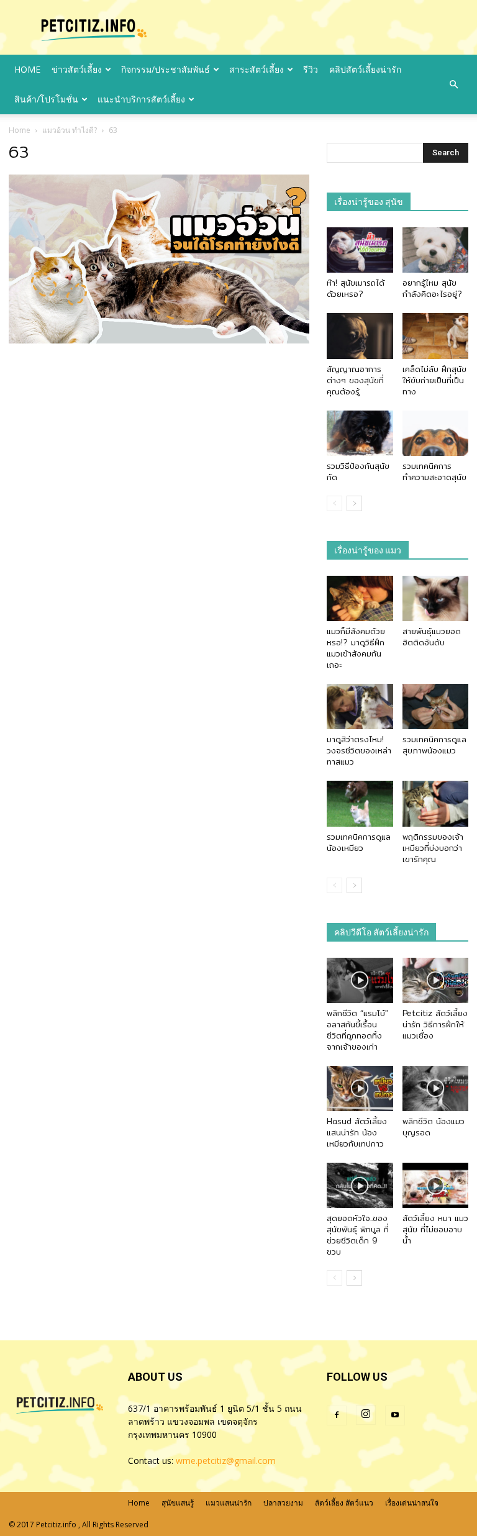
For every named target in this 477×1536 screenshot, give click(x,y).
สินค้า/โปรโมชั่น (46, 99)
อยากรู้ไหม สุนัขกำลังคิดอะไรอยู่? (432, 288)
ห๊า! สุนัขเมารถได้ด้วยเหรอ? (355, 288)
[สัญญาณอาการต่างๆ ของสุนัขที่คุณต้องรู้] (360, 335)
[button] (453, 84)
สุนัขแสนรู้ (177, 1502)
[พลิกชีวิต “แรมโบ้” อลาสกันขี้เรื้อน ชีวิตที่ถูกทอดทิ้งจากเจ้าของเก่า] (360, 980)
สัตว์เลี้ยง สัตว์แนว (344, 1502)
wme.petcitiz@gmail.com (226, 1460)
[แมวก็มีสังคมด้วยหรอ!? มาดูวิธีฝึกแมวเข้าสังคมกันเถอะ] (360, 598)
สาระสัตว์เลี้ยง (256, 69)
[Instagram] (366, 1415)
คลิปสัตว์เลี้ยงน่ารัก (365, 69)
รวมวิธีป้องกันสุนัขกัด (358, 471)
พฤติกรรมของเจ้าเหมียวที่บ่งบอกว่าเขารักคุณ (432, 847)
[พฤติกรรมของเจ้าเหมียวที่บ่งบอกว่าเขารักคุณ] (435, 803)
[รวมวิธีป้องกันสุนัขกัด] (360, 433)
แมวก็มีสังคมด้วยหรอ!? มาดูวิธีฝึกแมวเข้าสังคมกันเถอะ (356, 648)
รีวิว (310, 69)
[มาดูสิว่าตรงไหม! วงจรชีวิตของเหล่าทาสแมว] (360, 706)
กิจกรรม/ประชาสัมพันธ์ (165, 69)
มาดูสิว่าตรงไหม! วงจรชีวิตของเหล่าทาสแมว (359, 750)
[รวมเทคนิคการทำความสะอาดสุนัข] (435, 433)
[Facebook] (337, 1415)
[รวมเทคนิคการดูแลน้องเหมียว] (360, 803)
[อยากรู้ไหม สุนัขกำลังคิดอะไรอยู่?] (435, 250)
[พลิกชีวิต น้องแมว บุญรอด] (435, 1088)
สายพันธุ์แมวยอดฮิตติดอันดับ (431, 636)
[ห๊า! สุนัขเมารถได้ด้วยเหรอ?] (360, 250)
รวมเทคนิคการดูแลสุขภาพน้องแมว (434, 745)
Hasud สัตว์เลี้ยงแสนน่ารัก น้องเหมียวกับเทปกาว (357, 1132)
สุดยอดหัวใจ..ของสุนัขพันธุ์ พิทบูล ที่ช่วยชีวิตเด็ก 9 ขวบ (358, 1235)
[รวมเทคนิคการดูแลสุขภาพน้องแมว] (435, 706)
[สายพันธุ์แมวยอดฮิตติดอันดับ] (435, 598)
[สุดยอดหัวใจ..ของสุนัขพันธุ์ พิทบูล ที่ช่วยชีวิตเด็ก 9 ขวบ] (360, 1185)
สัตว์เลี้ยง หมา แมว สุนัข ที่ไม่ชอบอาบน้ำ (435, 1229)
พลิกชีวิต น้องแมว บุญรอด (433, 1126)
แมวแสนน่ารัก (229, 1502)
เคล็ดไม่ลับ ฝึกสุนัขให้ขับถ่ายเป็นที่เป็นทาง (434, 380)
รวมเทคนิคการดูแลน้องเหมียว (359, 842)
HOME (27, 69)
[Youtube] (395, 1415)
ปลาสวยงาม (283, 1502)
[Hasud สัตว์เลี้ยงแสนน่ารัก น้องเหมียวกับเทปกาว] (360, 1088)
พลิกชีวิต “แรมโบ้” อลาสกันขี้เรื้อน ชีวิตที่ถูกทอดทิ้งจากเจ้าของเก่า (357, 1030)
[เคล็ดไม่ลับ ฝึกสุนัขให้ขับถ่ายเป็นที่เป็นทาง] (435, 335)
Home (19, 130)
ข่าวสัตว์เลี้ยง (77, 69)
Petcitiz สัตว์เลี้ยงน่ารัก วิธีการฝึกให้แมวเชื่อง (435, 1024)
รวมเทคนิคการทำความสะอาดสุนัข (434, 471)
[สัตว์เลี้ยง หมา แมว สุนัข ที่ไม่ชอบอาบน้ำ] (435, 1185)
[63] (159, 340)
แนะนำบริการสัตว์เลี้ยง (141, 99)
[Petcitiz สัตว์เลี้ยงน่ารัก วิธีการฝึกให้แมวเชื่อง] (435, 980)
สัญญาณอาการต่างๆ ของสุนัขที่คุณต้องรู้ (355, 380)
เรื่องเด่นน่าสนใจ (411, 1502)
